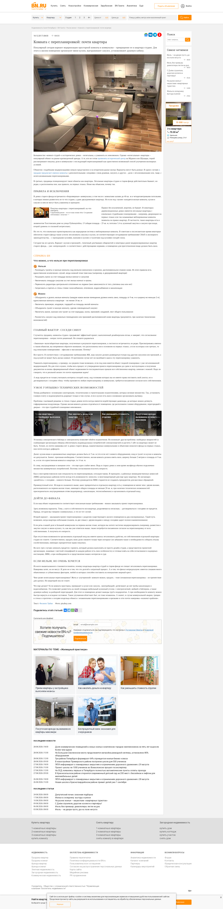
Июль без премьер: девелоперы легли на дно (77, 806)
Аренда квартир (39, 863)
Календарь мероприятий (142, 866)
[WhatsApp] (72, 610)
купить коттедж (168, 831)
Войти (189, 6)
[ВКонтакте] (65, 610)
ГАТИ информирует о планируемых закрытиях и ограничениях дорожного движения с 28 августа (102, 779)
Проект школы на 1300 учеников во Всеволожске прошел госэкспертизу (91, 767)
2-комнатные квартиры (43, 831)
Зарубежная (106, 6)
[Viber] (76, 610)
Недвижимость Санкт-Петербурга (43, 28)
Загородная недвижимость (44, 872)
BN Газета (119, 6)
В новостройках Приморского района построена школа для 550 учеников (90, 761)
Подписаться (80, 638)
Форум (168, 857)
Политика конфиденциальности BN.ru (88, 860)
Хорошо (60, 904)
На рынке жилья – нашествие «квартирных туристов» (81, 800)
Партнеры (135, 863)
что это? (170, 141)
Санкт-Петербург (37, 9)
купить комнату (39, 838)
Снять (63, 6)
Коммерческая (91, 6)
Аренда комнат (38, 866)
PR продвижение (78, 875)
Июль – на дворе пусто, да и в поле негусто (76, 809)
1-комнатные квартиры (43, 828)
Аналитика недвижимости (143, 857)
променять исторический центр (112, 158)
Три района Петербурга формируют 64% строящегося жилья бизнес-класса (91, 758)
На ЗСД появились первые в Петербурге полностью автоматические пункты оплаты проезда (100, 770)
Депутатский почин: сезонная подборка (74, 794)
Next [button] (159, 423)
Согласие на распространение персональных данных (96, 866)
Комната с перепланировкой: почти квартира (94, 28)
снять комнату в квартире (110, 838)
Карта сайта (75, 869)
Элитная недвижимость (42, 869)
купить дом (166, 828)
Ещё (141, 6)
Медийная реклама (79, 872)
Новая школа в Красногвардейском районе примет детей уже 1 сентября (90, 782)
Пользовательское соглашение (85, 863)
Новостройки (74, 6)
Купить (54, 6)
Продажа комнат (39, 860)
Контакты (169, 860)
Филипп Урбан (46, 603)
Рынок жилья (71, 28)
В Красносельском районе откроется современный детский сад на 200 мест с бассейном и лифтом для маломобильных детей (105, 775)
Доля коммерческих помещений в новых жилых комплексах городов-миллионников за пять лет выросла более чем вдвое (107, 748)
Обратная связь (172, 866)
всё (106, 17)
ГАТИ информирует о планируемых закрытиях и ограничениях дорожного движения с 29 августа (102, 764)
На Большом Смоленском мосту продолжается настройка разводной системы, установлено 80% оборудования (101, 754)
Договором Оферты (133, 630)
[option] (50, 423)
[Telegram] (68, 610)
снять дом (165, 838)
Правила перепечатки (80, 857)
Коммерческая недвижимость (46, 875)
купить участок (168, 835)
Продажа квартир (39, 857)
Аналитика (132, 6)
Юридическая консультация (178, 863)
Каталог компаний (139, 860)
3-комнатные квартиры (43, 835)
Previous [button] (36, 423)
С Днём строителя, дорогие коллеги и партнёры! (78, 803)
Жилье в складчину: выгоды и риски (73, 797)
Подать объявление (166, 6)
